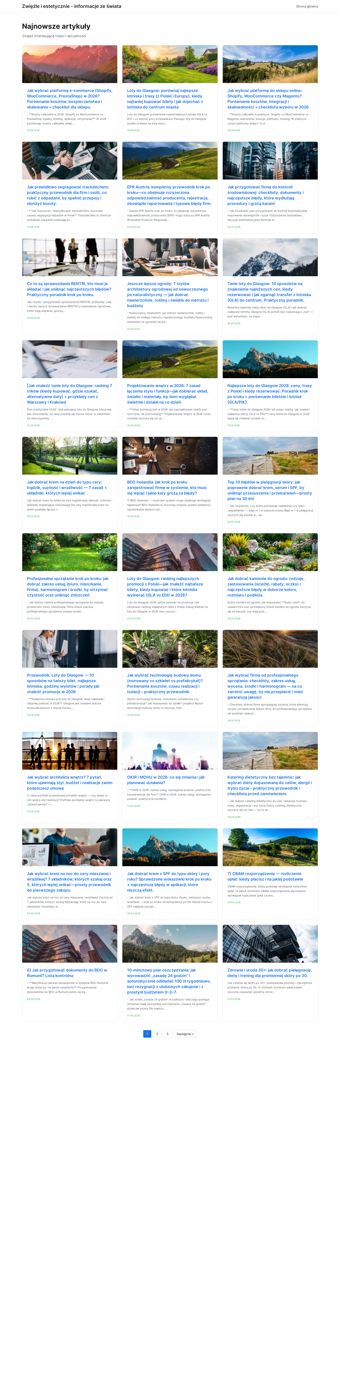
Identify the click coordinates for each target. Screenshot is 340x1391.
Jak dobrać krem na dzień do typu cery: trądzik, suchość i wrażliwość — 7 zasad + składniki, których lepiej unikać (67, 487)
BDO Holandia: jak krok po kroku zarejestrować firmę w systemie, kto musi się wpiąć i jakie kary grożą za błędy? (166, 487)
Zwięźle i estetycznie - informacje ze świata (71, 6)
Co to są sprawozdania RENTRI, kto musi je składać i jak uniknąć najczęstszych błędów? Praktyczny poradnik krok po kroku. (69, 289)
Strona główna (307, 6)
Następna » (185, 1034)
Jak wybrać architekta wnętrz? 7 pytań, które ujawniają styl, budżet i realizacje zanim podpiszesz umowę (70, 783)
